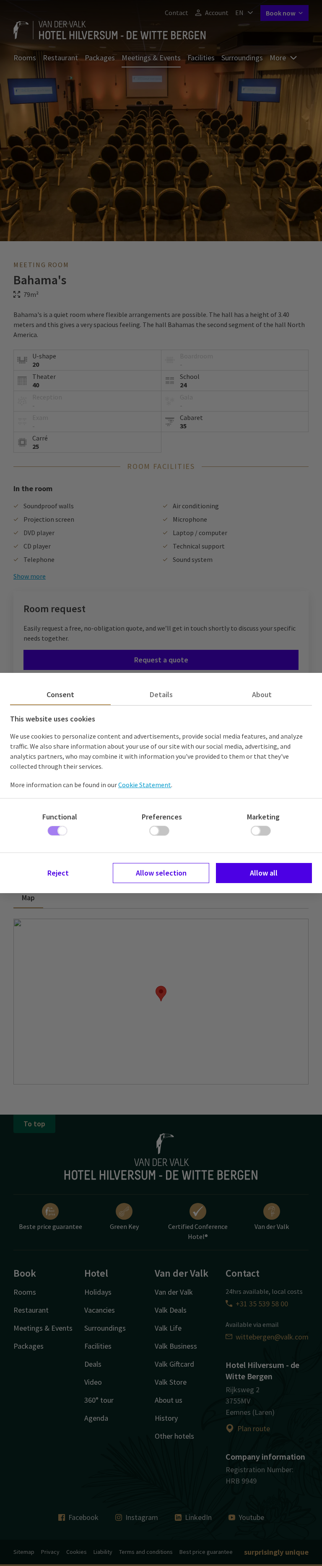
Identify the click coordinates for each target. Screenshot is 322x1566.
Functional (59, 817)
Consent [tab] (60, 694)
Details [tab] (161, 694)
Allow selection (161, 873)
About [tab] (262, 694)
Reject (58, 873)
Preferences (162, 817)
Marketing (263, 817)
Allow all (264, 873)
